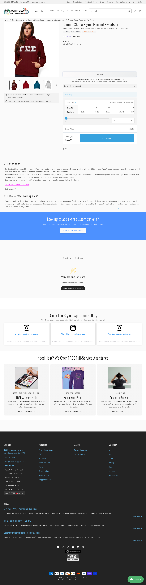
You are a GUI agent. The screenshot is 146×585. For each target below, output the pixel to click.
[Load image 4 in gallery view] (48, 85)
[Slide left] (6, 85)
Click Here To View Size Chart (17, 184)
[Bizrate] (143, 583)
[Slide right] (56, 85)
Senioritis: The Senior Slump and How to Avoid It (22, 532)
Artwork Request (25, 411)
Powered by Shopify (81, 578)
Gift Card (42, 458)
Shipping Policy (45, 479)
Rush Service (44, 475)
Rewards (42, 467)
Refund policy (62, 580)
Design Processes (80, 450)
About (111, 450)
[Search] (129, 10)
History (111, 463)
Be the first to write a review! (73, 288)
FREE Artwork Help (26, 397)
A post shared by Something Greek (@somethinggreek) (27, 341)
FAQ (40, 454)
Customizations (91, 2)
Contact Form (117, 411)
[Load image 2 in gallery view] (26, 85)
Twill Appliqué (89, 32)
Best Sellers (78, 2)
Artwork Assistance (46, 450)
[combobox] (110, 10)
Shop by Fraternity (123, 2)
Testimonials (113, 475)
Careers (112, 458)
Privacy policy (73, 580)
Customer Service (119, 397)
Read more (124, 28)
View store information (15, 97)
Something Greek (69, 578)
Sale (68, 2)
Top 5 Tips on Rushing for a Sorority (17, 520)
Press (111, 467)
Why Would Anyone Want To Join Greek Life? (20, 508)
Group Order (137, 2)
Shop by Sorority (106, 2)
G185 (78, 32)
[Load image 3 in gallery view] (37, 85)
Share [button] (67, 149)
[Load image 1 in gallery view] (15, 85)
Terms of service (85, 580)
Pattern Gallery (79, 454)
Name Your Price (73, 397)
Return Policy (44, 471)
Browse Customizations (73, 230)
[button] (37, 10)
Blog (110, 454)
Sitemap (112, 471)
